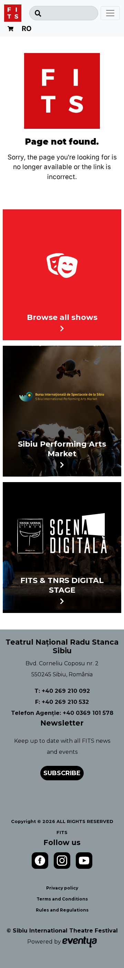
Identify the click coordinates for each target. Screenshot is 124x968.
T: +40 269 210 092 (62, 691)
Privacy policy (62, 888)
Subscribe (62, 773)
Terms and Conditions (62, 899)
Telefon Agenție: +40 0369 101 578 (62, 713)
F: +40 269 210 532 (62, 702)
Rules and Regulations (62, 910)
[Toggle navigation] (110, 13)
